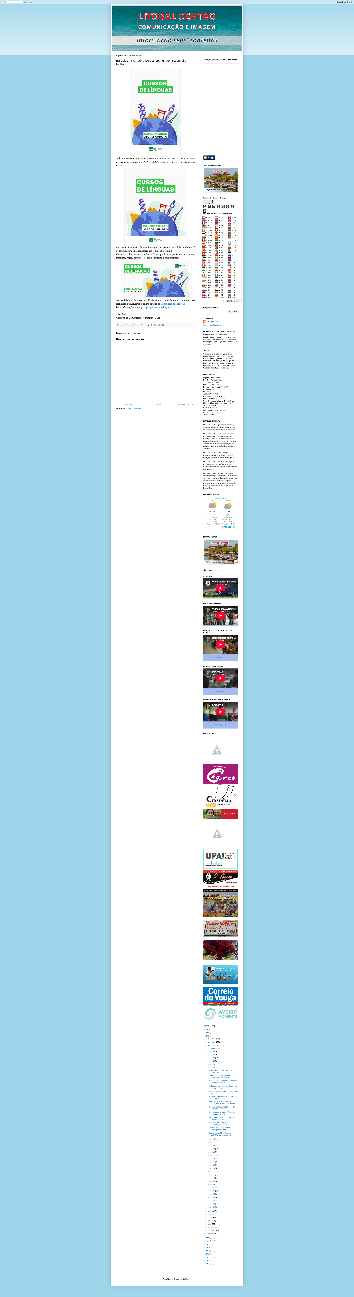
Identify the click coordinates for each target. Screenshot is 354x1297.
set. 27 (212, 1058)
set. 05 (212, 1194)
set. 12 (212, 1171)
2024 (208, 1036)
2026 (208, 1029)
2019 (208, 1251)
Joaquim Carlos (212, 321)
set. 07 (212, 1188)
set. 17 (212, 1155)
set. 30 (212, 1051)
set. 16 (212, 1159)
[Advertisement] (220, 109)
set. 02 (212, 1204)
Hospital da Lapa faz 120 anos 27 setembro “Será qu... (222, 1108)
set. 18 (212, 1152)
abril (209, 1224)
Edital (156, 254)
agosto (210, 1211)
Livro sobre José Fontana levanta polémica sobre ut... (221, 1118)
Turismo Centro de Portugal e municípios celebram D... (220, 1076)
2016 (208, 1260)
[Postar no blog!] (155, 325)
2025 (208, 1033)
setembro (211, 1049)
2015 (208, 1264)
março (210, 1227)
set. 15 (212, 1162)
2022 (208, 1241)
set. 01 (212, 1207)
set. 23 (212, 1139)
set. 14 (212, 1165)
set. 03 (212, 1201)
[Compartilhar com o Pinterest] (163, 325)
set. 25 (212, 1064)
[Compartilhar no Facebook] (160, 325)
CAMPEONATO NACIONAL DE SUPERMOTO (221, 1071)
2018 (208, 1254)
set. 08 (212, 1184)
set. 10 (212, 1178)
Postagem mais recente (126, 405)
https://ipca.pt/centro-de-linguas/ (155, 307)
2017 (208, 1257)
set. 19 (212, 1149)
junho (210, 1218)
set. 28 (212, 1054)
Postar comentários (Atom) (133, 409)
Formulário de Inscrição (173, 303)
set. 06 (212, 1191)
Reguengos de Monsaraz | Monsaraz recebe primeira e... (223, 1082)
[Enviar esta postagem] (148, 325)
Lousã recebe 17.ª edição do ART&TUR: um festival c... (220, 1134)
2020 (208, 1247)
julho (210, 1214)
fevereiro (211, 1231)
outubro (211, 1045)
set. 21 (212, 1142)
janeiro (210, 1234)
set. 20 (212, 1146)
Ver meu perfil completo (212, 325)
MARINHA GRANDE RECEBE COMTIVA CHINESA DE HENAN (222, 1103)
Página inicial (156, 405)
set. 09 (212, 1181)
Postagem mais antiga (186, 405)
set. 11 (212, 1175)
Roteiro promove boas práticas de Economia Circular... (222, 1113)
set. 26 (212, 1061)
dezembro (212, 1039)
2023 (208, 1238)
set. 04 (212, 1197)
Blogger (188, 1279)
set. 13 (212, 1168)
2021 (208, 1244)
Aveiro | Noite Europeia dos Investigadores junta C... (219, 1129)
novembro (212, 1042)
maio (210, 1221)
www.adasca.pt (220, 658)
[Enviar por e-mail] (152, 325)
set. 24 (212, 1068)
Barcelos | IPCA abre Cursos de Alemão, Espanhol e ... (221, 1123)
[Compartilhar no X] (157, 325)
